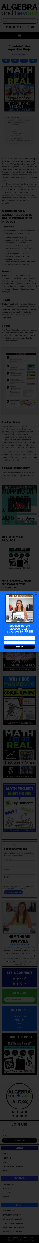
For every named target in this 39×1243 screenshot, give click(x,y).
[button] (36, 593)
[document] (19, 621)
